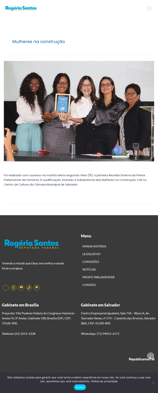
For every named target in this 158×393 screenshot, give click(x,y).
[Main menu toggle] (149, 8)
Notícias (9, 168)
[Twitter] (37, 288)
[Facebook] (6, 288)
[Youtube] (21, 288)
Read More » (12, 193)
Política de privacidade (104, 381)
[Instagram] (13, 288)
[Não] (153, 383)
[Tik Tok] (29, 288)
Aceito (80, 387)
